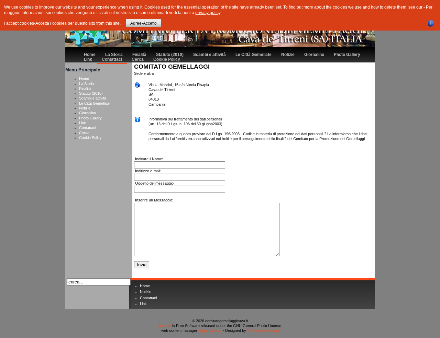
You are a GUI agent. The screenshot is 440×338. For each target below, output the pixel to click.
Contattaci (112, 59)
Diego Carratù (210, 330)
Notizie (288, 54)
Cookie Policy (166, 59)
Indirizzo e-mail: (147, 171)
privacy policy (207, 12)
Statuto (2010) (170, 54)
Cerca (138, 59)
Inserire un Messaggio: (153, 200)
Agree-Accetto (143, 23)
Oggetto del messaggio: (154, 183)
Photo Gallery (347, 54)
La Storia (114, 54)
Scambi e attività (209, 54)
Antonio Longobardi (263, 330)
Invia (141, 264)
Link (88, 59)
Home (90, 54)
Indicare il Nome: (148, 159)
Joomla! (164, 326)
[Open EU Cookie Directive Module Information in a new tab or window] (430, 22)
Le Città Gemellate (253, 54)
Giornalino (314, 54)
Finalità (139, 54)
